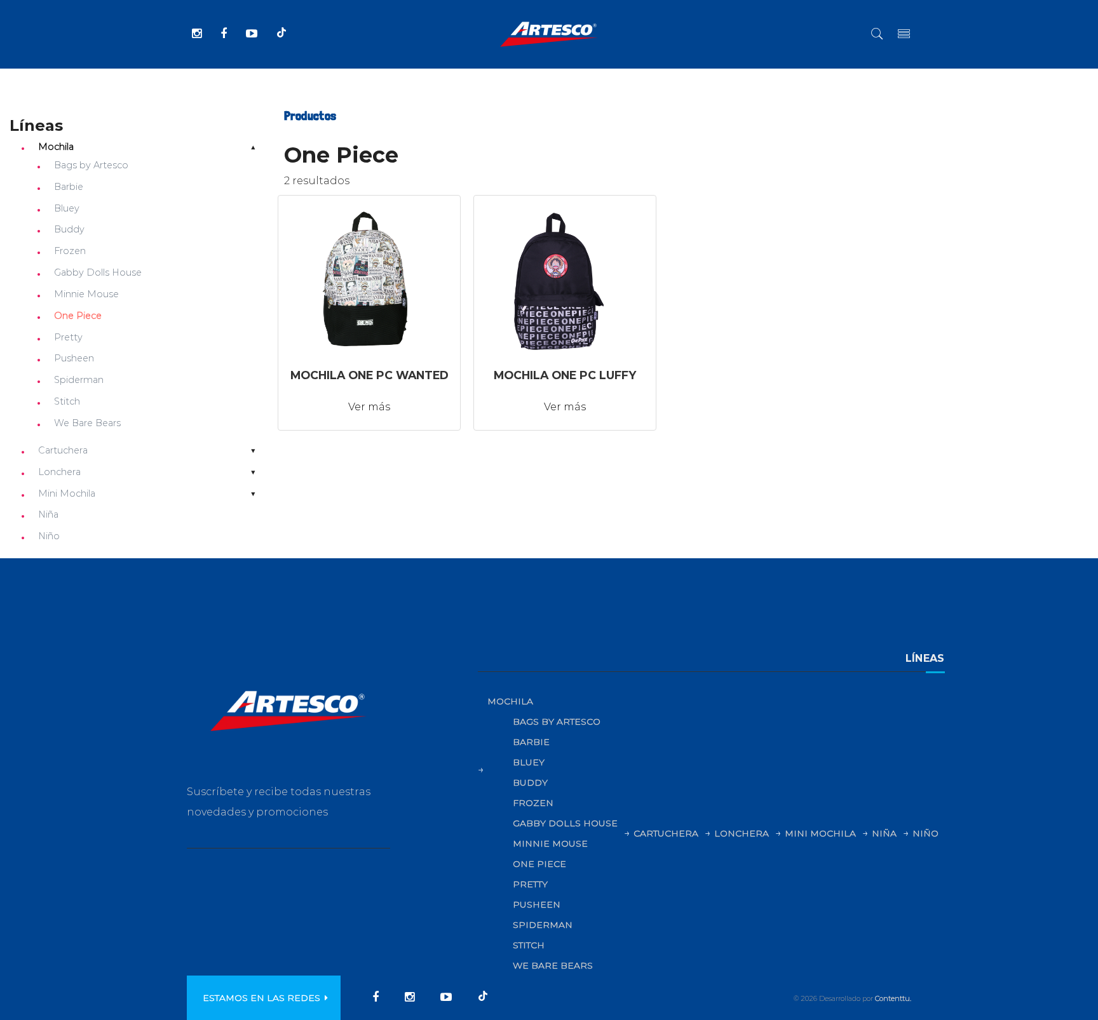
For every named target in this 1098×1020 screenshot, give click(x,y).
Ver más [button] (369, 407)
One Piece (78, 315)
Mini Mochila (66, 493)
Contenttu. (893, 998)
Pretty (68, 337)
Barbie (68, 186)
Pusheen (74, 358)
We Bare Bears (87, 423)
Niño (49, 536)
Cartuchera (63, 450)
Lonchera (59, 472)
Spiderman (79, 380)
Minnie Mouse (86, 294)
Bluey (66, 208)
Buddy (69, 229)
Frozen (70, 251)
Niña (48, 514)
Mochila (56, 146)
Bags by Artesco (91, 165)
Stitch (67, 401)
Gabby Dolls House (98, 272)
